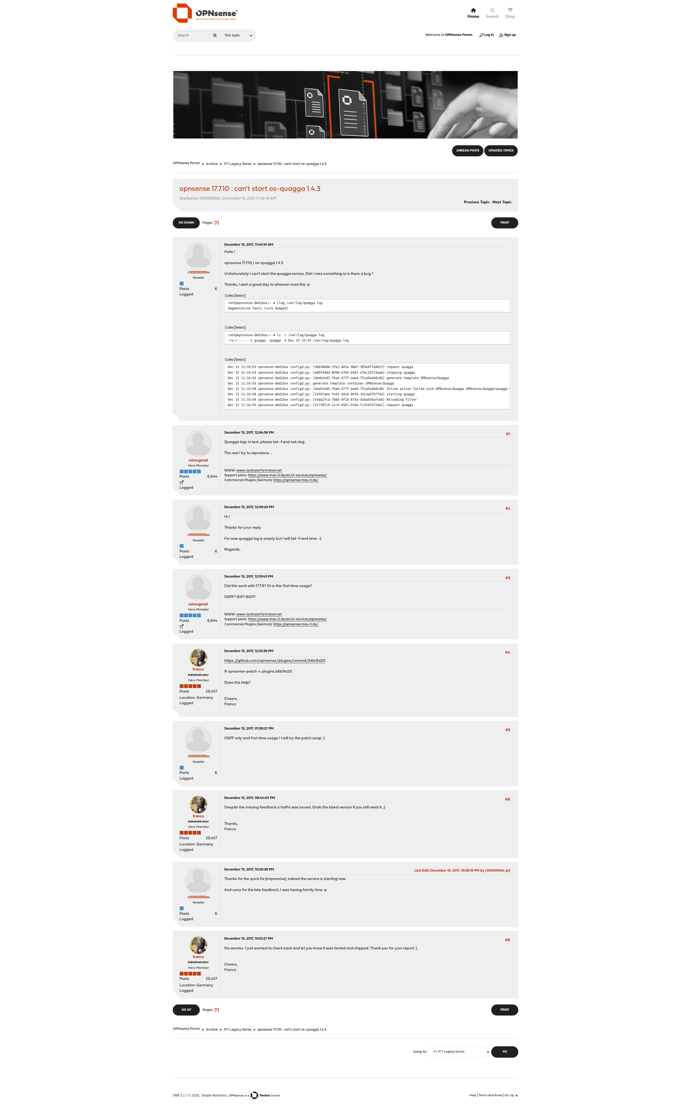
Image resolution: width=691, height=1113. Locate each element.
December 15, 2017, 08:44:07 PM (249, 798)
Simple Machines (214, 1095)
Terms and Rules (490, 1095)
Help (472, 1095)
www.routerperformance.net (259, 470)
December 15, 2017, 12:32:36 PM (248, 651)
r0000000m (198, 273)
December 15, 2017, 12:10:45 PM (248, 576)
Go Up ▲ (511, 1095)
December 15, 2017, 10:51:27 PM (248, 938)
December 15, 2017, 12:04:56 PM (249, 432)
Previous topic (476, 202)
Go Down (186, 222)
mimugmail (198, 460)
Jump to (419, 1052)
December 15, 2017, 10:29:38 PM (249, 869)
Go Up (186, 1010)
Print (504, 222)
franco (198, 669)
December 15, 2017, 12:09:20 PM (249, 507)
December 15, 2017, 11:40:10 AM (248, 245)
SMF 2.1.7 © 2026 (186, 1095)
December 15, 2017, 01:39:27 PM (249, 728)
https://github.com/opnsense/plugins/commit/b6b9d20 (274, 661)
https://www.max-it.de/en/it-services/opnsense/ (287, 475)
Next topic (502, 202)
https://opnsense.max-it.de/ (296, 480)
